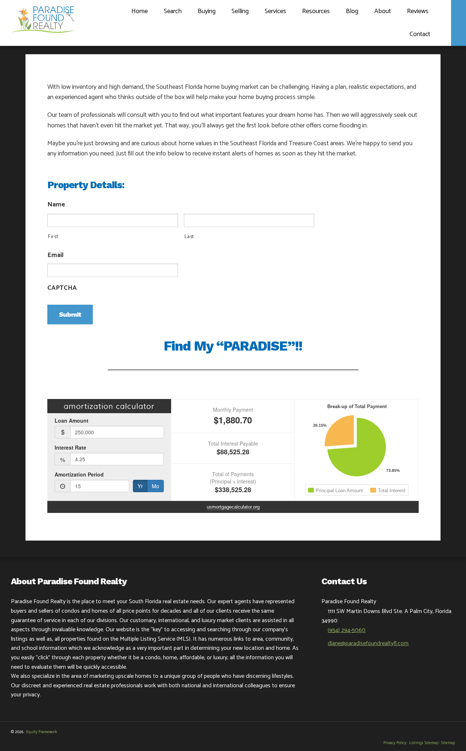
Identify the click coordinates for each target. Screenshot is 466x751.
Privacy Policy (394, 743)
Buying (207, 11)
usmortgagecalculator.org (233, 507)
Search (173, 11)
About (382, 11)
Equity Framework (41, 732)
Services (275, 11)
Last (189, 237)
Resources (316, 11)
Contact (420, 34)
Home (139, 11)
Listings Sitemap (423, 743)
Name (56, 205)
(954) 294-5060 (347, 630)
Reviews (418, 11)
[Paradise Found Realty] (43, 18)
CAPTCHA (62, 288)
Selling (240, 11)
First (53, 237)
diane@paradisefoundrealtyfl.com (368, 643)
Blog (352, 11)
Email (55, 255)
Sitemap (448, 743)
